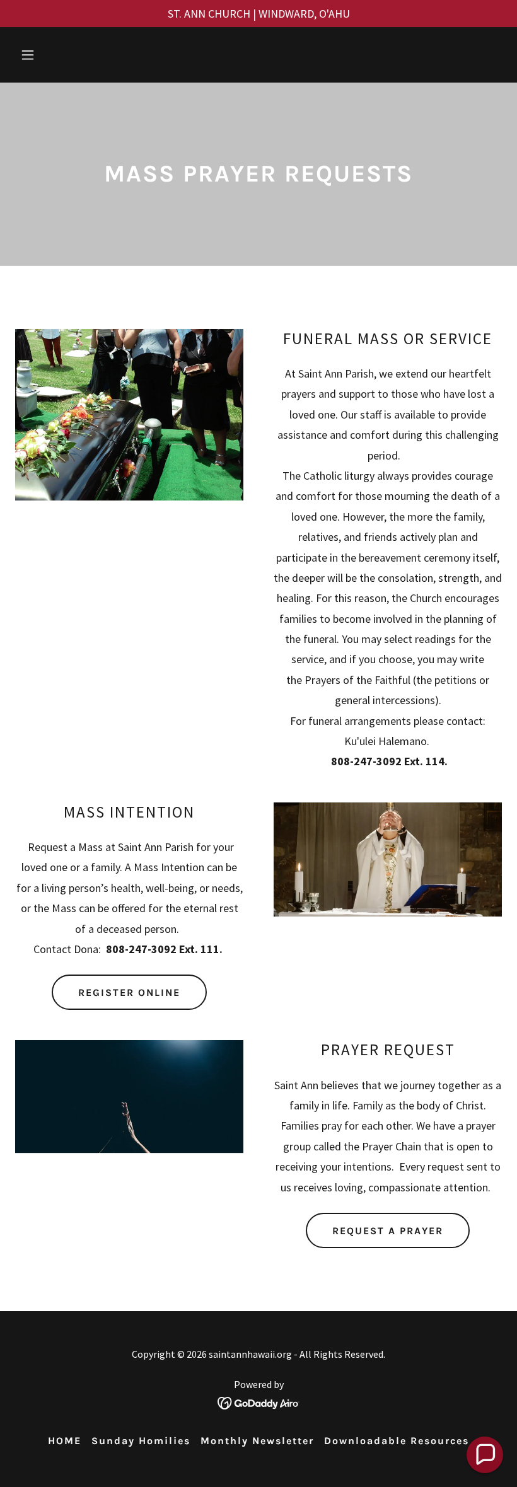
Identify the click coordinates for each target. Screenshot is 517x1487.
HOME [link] (64, 1441)
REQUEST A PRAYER (387, 1231)
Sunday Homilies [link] (140, 1441)
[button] (51, 54)
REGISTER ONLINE (129, 992)
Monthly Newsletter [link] (257, 1441)
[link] (259, 1401)
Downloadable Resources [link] (396, 1441)
